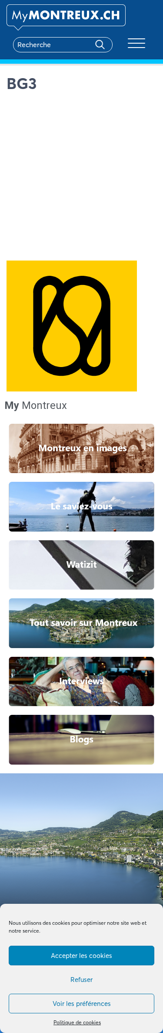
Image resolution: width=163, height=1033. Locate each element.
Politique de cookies (77, 1022)
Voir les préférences (82, 1003)
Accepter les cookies (81, 955)
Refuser (81, 979)
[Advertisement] (81, 179)
